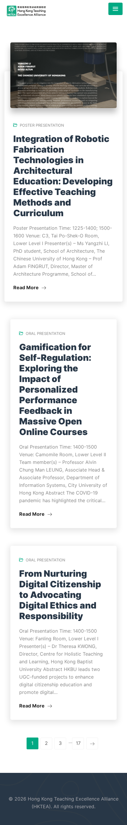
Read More (26, 287)
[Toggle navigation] (115, 9)
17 (78, 743)
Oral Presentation (45, 333)
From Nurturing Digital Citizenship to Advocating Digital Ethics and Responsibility (60, 594)
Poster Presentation (42, 125)
